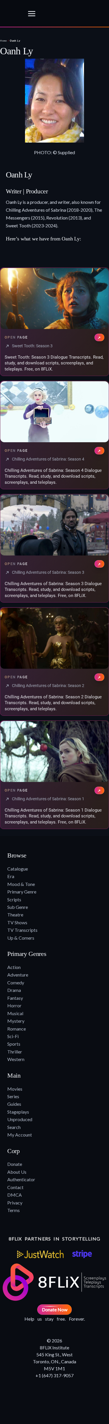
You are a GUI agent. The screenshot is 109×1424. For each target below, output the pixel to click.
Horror (14, 1005)
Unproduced (19, 1119)
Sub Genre (17, 907)
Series (13, 1096)
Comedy (15, 982)
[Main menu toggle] (32, 13)
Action (14, 967)
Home (3, 40)
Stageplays (18, 1111)
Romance (16, 1028)
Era (10, 876)
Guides (14, 1104)
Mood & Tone (21, 884)
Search (14, 1127)
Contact (15, 1187)
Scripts (14, 899)
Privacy (14, 1202)
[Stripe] (82, 1254)
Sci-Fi (13, 1036)
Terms (13, 1210)
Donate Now (54, 1309)
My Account (19, 1134)
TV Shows (17, 922)
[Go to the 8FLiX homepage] (12, 14)
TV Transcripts (22, 930)
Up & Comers (20, 938)
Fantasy (15, 998)
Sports (13, 1044)
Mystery (15, 1021)
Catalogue (17, 868)
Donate (14, 1164)
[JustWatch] (40, 1254)
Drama (14, 990)
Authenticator (21, 1179)
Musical (15, 1013)
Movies (14, 1089)
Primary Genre (21, 891)
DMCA (14, 1195)
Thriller (14, 1051)
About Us (16, 1172)
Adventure (17, 974)
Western (15, 1059)
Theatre (15, 914)
